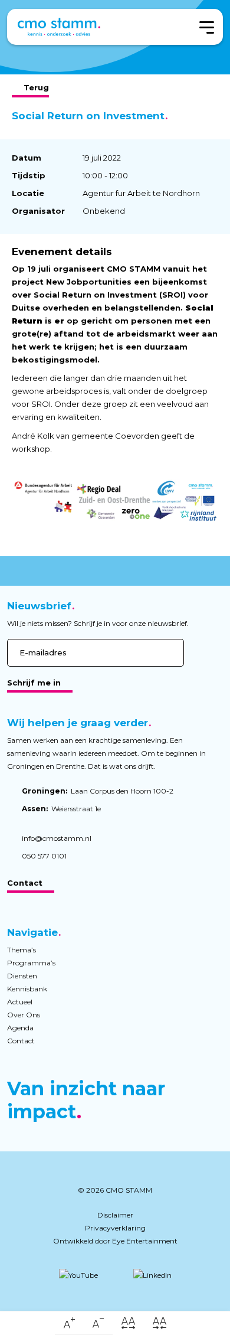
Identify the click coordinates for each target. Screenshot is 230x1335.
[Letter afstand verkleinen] (159, 1323)
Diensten (22, 975)
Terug (36, 87)
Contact (24, 882)
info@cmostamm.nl (56, 838)
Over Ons (23, 1014)
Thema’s (21, 949)
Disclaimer (115, 1214)
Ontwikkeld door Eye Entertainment (115, 1240)
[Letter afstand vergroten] (128, 1323)
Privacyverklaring (115, 1227)
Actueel (19, 1001)
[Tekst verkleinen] (98, 1323)
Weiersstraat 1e (61, 808)
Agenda (20, 1027)
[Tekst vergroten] (69, 1323)
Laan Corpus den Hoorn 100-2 (97, 790)
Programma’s (31, 962)
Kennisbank (27, 988)
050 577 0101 (44, 855)
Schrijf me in (34, 682)
